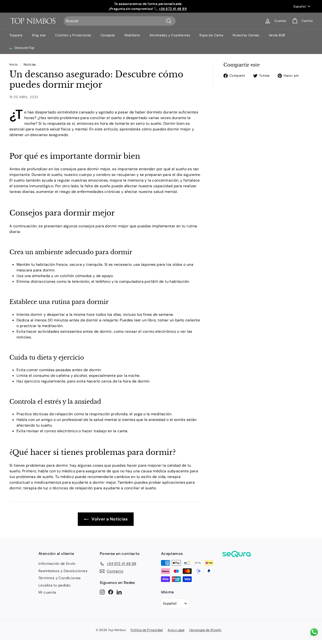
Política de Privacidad (147, 630)
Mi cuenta (47, 592)
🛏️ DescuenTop (22, 48)
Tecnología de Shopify (205, 630)
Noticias (30, 64)
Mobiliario (132, 35)
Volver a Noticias (109, 519)
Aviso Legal (176, 630)
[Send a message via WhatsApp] (314, 632)
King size (39, 35)
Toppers (16, 35)
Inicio (13, 64)
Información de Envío (56, 563)
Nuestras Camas (246, 35)
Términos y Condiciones (59, 578)
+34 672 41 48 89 (173, 9)
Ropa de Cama (211, 35)
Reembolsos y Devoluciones (62, 571)
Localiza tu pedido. (54, 585)
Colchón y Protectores (73, 35)
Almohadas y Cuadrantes (169, 35)
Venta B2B (277, 35)
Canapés (108, 35)
